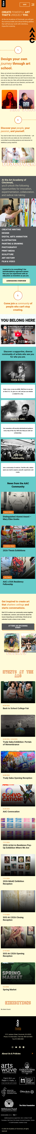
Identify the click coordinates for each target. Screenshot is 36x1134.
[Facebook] (20, 1047)
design (5, 233)
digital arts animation (14, 236)
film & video (8, 261)
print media (8, 251)
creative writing (11, 229)
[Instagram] (12, 1047)
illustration (9, 240)
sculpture (8, 254)
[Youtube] (16, 1047)
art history (8, 258)
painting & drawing (12, 243)
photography (9, 247)
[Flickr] (23, 1047)
